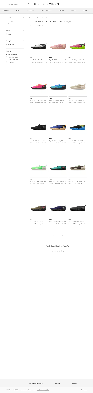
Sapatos (31, 17)
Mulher (10, 24)
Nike (9, 34)
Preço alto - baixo (13, 57)
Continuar (84, 390)
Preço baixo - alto (13, 59)
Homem (10, 21)
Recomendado (12, 54)
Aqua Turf (11, 44)
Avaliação (10, 62)
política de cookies (43, 390)
